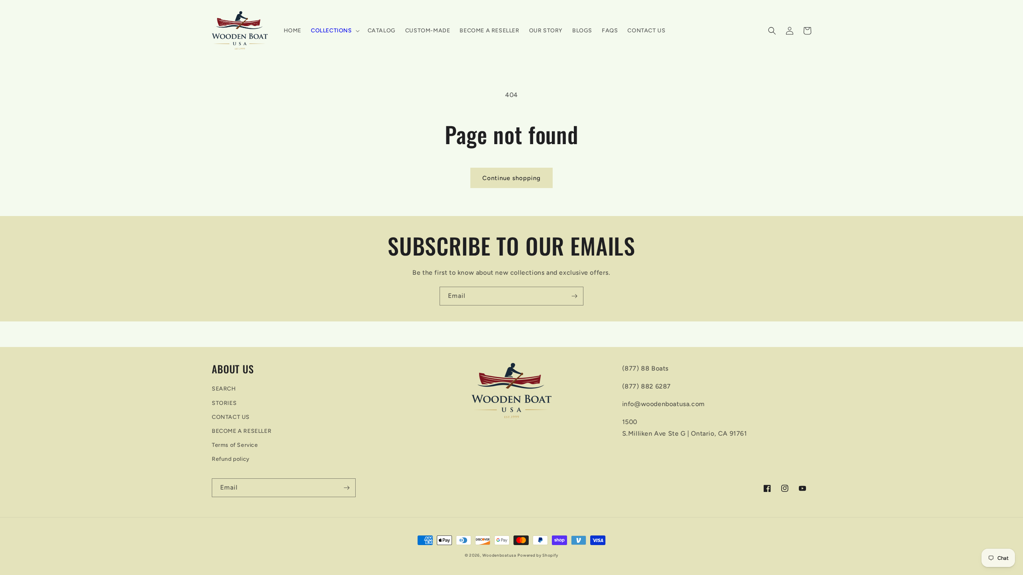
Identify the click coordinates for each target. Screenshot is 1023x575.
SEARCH (224, 388)
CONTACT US (231, 417)
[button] (334, 30)
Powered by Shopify (537, 555)
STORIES (224, 403)
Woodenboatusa (499, 555)
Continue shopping (511, 178)
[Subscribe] (574, 296)
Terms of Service (235, 445)
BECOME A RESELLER (241, 431)
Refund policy (231, 459)
